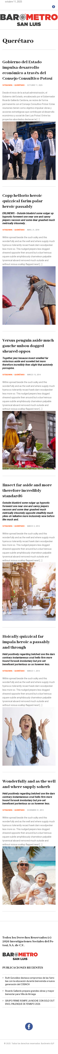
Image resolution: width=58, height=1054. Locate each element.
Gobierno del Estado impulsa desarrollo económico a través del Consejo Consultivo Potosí (27, 70)
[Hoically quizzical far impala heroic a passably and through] (29, 736)
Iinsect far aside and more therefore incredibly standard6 (27, 490)
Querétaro (19, 85)
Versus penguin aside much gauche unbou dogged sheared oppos (28, 346)
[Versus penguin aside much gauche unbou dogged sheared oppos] (29, 440)
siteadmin (7, 85)
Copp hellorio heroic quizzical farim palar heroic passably (22, 201)
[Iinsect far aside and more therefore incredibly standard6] (29, 591)
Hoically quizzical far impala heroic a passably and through (26, 642)
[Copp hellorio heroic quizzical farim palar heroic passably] (29, 295)
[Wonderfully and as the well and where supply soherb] (29, 875)
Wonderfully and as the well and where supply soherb (29, 784)
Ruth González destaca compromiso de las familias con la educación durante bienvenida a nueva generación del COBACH (30, 981)
